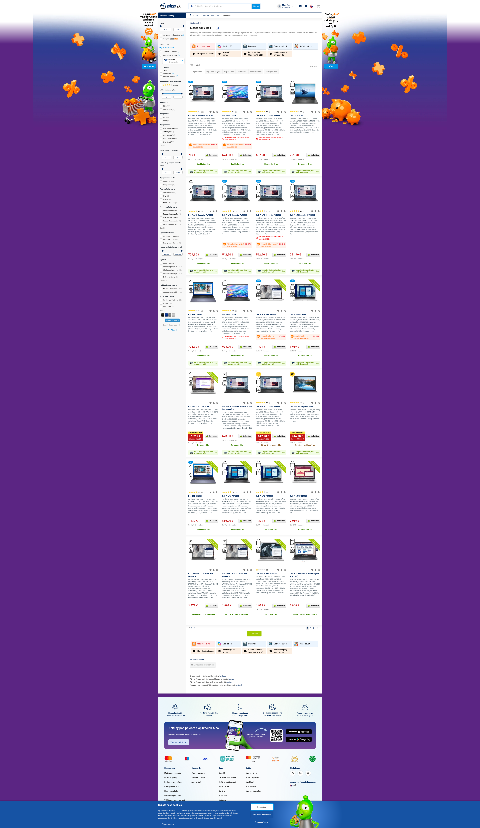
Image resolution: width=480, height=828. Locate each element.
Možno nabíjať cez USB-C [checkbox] (170, 289)
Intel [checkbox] (164, 196)
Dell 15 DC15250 (229, 116)
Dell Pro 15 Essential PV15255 (268, 215)
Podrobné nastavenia (262, 815)
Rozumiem (261, 807)
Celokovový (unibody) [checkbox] (170, 300)
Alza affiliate (251, 786)
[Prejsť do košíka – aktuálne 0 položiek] (318, 6)
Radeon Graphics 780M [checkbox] (170, 214)
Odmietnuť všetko (262, 822)
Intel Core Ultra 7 (169, 128)
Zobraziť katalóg (167, 16)
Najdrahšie (242, 72)
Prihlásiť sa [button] (286, 7)
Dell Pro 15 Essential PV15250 (200, 116)
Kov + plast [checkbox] (167, 307)
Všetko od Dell (195, 23)
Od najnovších (271, 72)
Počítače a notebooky (211, 15)
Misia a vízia (224, 786)
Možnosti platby (170, 777)
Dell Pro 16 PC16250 (298, 315)
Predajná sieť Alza (171, 786)
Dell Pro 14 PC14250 (298, 496)
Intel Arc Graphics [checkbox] (169, 217)
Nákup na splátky (171, 791)
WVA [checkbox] (165, 121)
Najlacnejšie (229, 72)
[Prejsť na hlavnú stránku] (170, 6)
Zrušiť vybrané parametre (172, 325)
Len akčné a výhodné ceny (172, 35)
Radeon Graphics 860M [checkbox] (170, 211)
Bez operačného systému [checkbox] (170, 243)
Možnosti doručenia (172, 773)
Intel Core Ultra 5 (169, 139)
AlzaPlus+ (250, 782)
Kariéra (222, 791)
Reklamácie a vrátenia (173, 782)
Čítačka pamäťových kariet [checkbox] (170, 273)
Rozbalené (167, 74)
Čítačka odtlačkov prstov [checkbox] (170, 270)
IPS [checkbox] (164, 117)
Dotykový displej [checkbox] (169, 277)
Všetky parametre (172, 320)
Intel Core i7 (167, 142)
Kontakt (222, 773)
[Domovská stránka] (190, 15)
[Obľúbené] (305, 6)
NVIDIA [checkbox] (165, 199)
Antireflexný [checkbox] (167, 109)
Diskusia (313, 66)
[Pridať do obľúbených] (210, 112)
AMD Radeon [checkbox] (168, 193)
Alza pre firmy (251, 773)
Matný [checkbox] (165, 106)
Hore (193, 628)
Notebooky (227, 15)
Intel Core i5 (167, 135)
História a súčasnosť (227, 782)
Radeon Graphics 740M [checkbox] (170, 221)
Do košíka (213, 155)
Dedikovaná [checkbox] (167, 181)
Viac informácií (168, 824)
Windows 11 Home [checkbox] (170, 236)
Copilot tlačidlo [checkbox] (168, 263)
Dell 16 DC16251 (195, 315)
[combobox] (220, 6)
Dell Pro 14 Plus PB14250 (198, 407)
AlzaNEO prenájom (253, 777)
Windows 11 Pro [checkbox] (169, 239)
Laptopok (239, 685)
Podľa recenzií (256, 72)
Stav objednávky (198, 773)
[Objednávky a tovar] (300, 6)
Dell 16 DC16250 (296, 116)
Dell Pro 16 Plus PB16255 (266, 574)
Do (183, 26)
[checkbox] (172, 35)
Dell (197, 15)
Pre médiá (223, 795)
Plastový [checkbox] (166, 303)
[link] (172, 330)
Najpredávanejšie (213, 72)
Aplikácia (222, 800)
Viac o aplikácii (176, 742)
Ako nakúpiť (196, 782)
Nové (165, 71)
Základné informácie (227, 777)
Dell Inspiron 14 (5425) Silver (302, 407)
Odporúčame (197, 72)
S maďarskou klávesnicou (204, 665)
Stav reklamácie (198, 777)
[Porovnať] (217, 112)
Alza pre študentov (253, 791)
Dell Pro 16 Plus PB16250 (266, 315)
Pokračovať (253, 35)
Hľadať (256, 6)
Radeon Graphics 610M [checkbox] (170, 224)
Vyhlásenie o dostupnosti (174, 800)
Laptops (231, 679)
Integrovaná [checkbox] (167, 185)
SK (295, 785)
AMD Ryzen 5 (168, 132)
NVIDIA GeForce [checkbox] (169, 203)
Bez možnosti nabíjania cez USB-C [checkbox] (170, 292)
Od (161, 26)
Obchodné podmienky (173, 795)
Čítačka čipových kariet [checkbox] (170, 267)
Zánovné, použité (169, 77)
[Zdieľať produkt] (218, 28)
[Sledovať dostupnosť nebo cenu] (213, 112)
